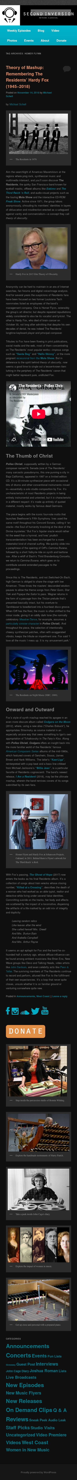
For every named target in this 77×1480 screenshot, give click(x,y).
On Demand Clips (29, 1410)
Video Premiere (51, 1435)
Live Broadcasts (21, 1377)
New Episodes (25, 1385)
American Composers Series (22, 751)
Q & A (60, 1410)
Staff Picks (18, 1427)
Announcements (26, 996)
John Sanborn (18, 967)
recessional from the (35, 358)
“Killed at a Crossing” (29, 887)
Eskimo (51, 188)
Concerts (18, 1355)
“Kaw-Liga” (57, 759)
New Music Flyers (23, 1393)
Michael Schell (17, 104)
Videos (13, 1442)
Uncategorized (20, 1435)
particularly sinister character (22, 623)
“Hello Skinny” (46, 354)
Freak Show (13, 201)
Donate (61, 40)
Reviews (17, 1419)
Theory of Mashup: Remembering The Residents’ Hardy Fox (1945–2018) (27, 76)
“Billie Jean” (43, 768)
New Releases (24, 1401)
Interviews (47, 1363)
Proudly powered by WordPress (38, 1472)
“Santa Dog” (23, 354)
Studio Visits (43, 1427)
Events (29, 40)
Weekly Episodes (19, 30)
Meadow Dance (28, 619)
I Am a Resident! (26, 776)
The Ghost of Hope (40, 874)
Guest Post (25, 1364)
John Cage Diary (17, 1371)
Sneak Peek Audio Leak (47, 1420)
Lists (62, 1370)
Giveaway (11, 1364)
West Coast (42, 996)
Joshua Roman (44, 1370)
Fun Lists (55, 1356)
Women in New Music (27, 1449)
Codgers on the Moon (57, 722)
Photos (12, 40)
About (45, 40)
